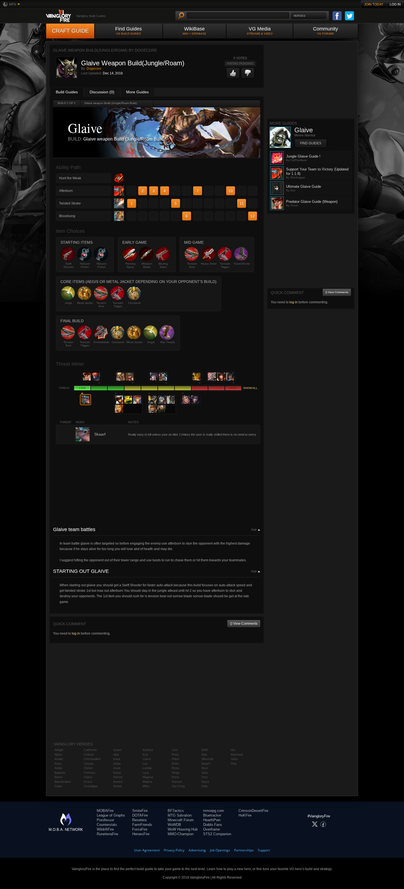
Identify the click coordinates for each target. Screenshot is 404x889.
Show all (250, 387)
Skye (204, 768)
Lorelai (147, 768)
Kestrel (118, 781)
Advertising (197, 850)
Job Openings (220, 850)
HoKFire (245, 815)
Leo (145, 763)
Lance (147, 759)
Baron (58, 777)
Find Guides (128, 30)
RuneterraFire (107, 834)
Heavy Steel (208, 263)
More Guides (137, 92)
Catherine (90, 749)
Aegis (68, 302)
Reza (175, 768)
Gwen (117, 749)
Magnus (148, 777)
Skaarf (205, 763)
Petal (175, 754)
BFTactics (176, 811)
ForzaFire (139, 829)
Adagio (58, 749)
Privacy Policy (174, 850)
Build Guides (67, 92)
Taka (204, 772)
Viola (204, 786)
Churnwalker (92, 759)
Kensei (117, 777)
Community (325, 30)
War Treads (167, 342)
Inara (116, 759)
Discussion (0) (102, 92)
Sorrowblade (101, 342)
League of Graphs (111, 815)
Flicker (88, 768)
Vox (233, 749)
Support (264, 850)
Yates (234, 759)
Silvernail (207, 759)
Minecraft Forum (181, 820)
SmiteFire (140, 811)
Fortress (89, 772)
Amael (58, 759)
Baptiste (59, 772)
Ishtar (117, 763)
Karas (117, 772)
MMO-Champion (180, 834)
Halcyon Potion (85, 265)
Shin (204, 754)
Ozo (175, 749)
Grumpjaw (91, 786)
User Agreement (147, 850)
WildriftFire (105, 829)
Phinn (175, 759)
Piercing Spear (130, 265)
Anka (57, 763)
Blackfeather (62, 781)
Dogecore (94, 69)
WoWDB (174, 825)
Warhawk (237, 754)
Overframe (211, 829)
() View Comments (244, 624)
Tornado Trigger (225, 265)
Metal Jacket (85, 302)
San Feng (178, 786)
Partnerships (244, 850)
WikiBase (194, 30)
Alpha (58, 754)
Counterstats (107, 825)
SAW (204, 749)
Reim (175, 763)
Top (254, 530)
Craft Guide (70, 31)
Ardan (58, 768)
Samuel (177, 781)
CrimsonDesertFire (253, 811)
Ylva (233, 763)
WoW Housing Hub (183, 829)
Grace (88, 781)
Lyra (146, 772)
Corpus (89, 763)
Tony (204, 777)
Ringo (175, 772)
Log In (395, 4)
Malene (147, 781)
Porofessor (105, 820)
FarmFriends (142, 825)
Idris (116, 754)
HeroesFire (141, 834)
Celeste (89, 754)
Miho (146, 786)
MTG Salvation (180, 815)
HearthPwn (211, 820)
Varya (205, 781)
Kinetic (117, 786)
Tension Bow (192, 265)
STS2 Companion (217, 834)
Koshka (148, 749)
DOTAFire (140, 815)
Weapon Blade (147, 265)
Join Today (373, 4)
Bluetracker (212, 815)
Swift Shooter (68, 265)
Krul (145, 754)
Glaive (88, 777)
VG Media (260, 30)
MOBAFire (105, 811)
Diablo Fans (212, 825)
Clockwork (134, 302)
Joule (116, 768)
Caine (58, 786)
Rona (175, 777)
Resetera (139, 820)
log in (76, 633)
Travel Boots (242, 263)
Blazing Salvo (163, 265)
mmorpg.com (213, 811)
